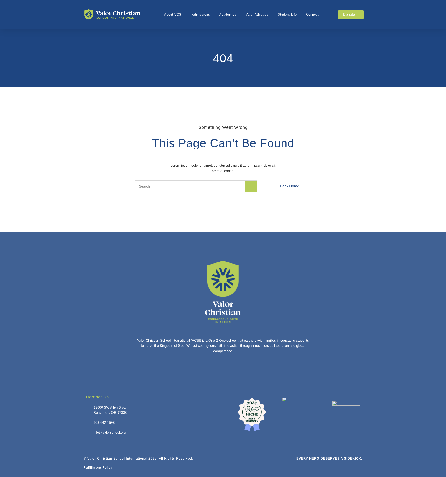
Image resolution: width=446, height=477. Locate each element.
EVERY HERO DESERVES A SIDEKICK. (329, 458)
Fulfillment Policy (98, 467)
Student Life (287, 14)
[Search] (251, 186)
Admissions (201, 14)
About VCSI (173, 14)
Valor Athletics (257, 14)
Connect (312, 14)
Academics (227, 14)
